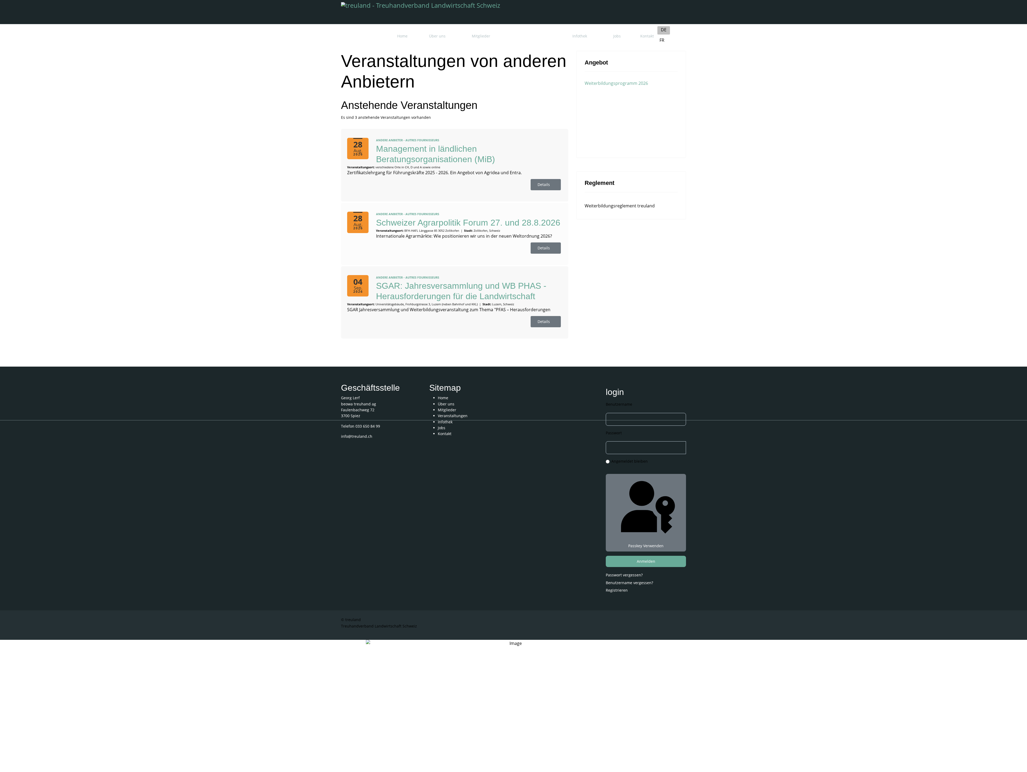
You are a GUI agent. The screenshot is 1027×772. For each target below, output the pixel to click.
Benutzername (619, 404)
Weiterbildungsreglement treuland (620, 206)
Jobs (617, 36)
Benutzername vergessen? (629, 582)
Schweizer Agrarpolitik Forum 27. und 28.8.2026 (468, 222)
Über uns (437, 36)
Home (402, 36)
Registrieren (617, 590)
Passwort (614, 432)
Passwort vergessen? (624, 574)
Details (544, 184)
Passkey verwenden (646, 545)
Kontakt (647, 36)
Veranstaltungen (531, 36)
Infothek (579, 36)
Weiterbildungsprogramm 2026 (616, 83)
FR (662, 40)
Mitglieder (481, 36)
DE (663, 30)
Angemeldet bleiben (629, 461)
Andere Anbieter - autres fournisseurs (407, 140)
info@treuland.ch (356, 436)
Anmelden (646, 561)
